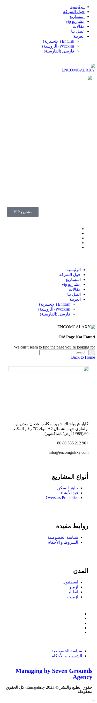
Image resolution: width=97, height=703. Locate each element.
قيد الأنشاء (69, 493)
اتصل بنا (78, 31)
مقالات (79, 26)
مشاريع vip (75, 21)
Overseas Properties (62, 497)
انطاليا (73, 592)
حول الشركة (74, 11)
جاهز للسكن (67, 488)
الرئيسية (77, 6)
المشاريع (77, 16)
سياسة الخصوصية (63, 537)
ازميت (72, 597)
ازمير (73, 587)
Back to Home (83, 357)
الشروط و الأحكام (63, 542)
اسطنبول (70, 582)
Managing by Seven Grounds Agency (54, 673)
